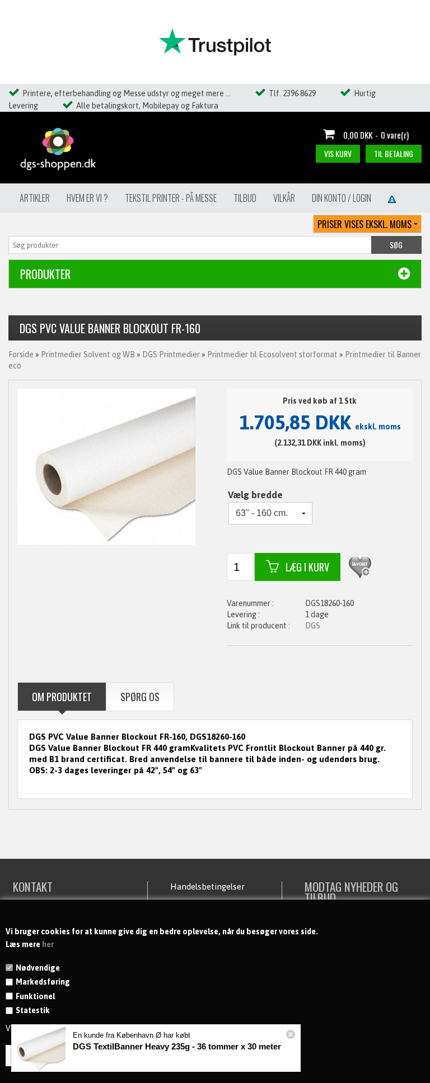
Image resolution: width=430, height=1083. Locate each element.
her (48, 944)
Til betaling (393, 153)
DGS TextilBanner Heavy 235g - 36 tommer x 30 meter (177, 1046)
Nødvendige (38, 967)
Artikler (35, 198)
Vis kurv (338, 153)
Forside (21, 354)
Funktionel (35, 996)
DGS (312, 625)
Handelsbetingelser (207, 886)
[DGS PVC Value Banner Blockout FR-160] (106, 465)
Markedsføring (43, 981)
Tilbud (244, 198)
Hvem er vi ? (87, 198)
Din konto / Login (341, 198)
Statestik (33, 1010)
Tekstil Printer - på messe (171, 198)
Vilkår (284, 198)
